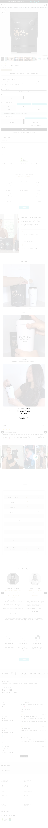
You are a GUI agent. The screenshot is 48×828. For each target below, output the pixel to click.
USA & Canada (24, 413)
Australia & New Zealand (24, 411)
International (24, 418)
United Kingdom (24, 416)
